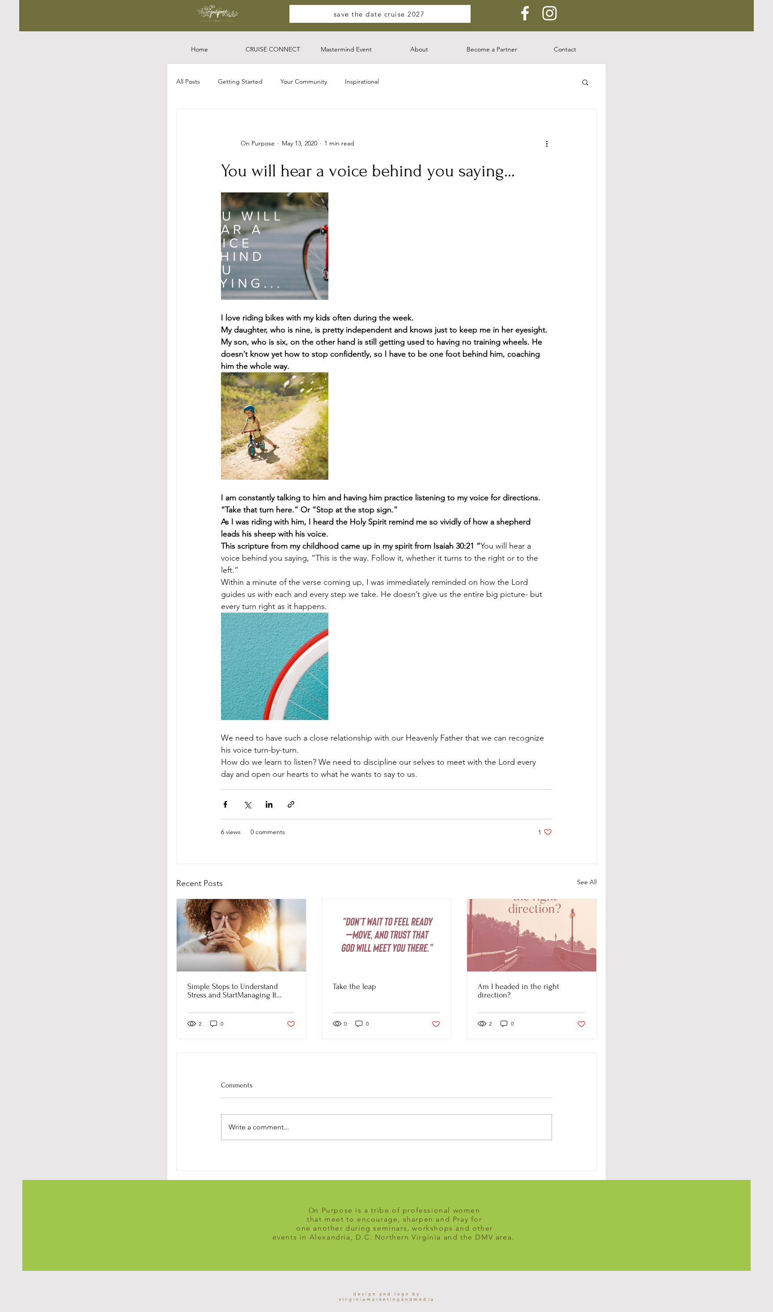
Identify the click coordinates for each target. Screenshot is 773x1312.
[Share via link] (291, 804)
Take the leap (354, 986)
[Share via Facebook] (225, 804)
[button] (273, 49)
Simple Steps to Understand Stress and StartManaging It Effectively (232, 990)
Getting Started (240, 81)
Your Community (303, 81)
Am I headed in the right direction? (518, 990)
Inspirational (362, 81)
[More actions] (546, 143)
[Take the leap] (386, 935)
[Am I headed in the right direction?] (531, 935)
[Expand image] (274, 246)
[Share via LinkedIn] (269, 804)
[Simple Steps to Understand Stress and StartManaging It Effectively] (241, 935)
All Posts (188, 81)
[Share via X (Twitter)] (247, 804)
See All (587, 882)
